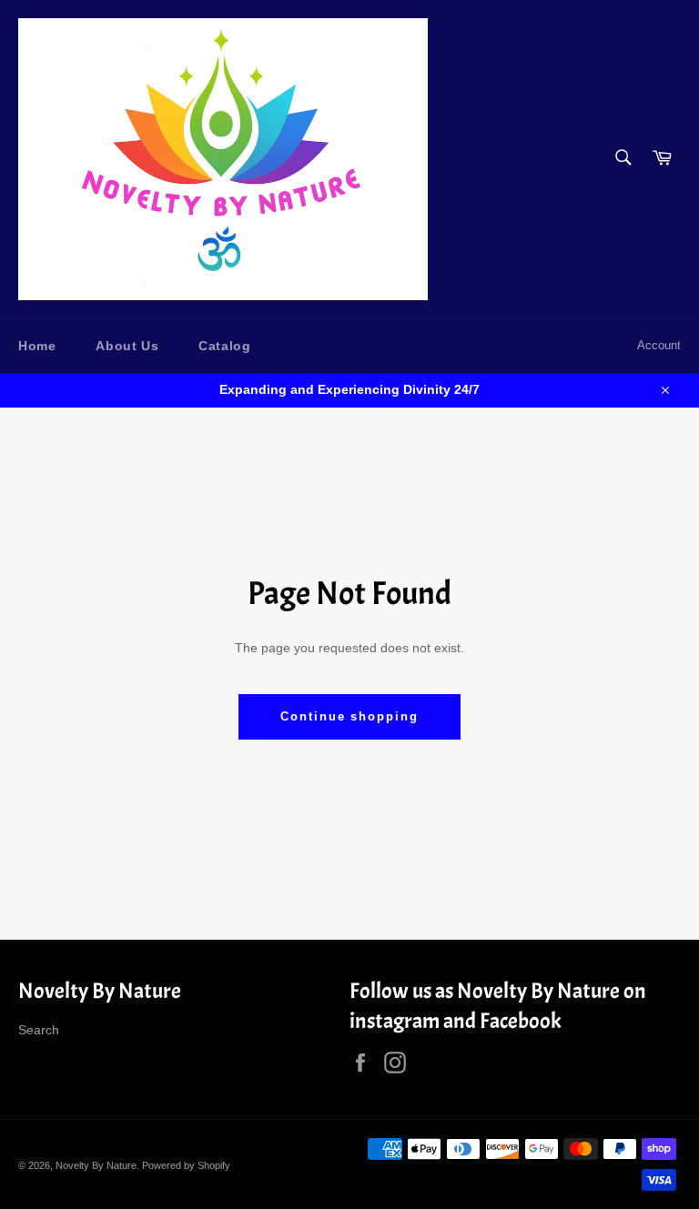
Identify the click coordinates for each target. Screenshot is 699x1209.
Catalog (224, 345)
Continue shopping (349, 716)
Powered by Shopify (186, 1165)
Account (659, 345)
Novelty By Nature (96, 1165)
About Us (127, 345)
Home (37, 345)
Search (38, 1030)
